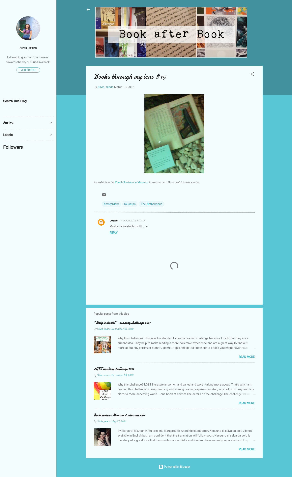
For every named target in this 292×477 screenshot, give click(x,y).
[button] (252, 75)
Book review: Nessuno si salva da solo (119, 415)
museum (130, 204)
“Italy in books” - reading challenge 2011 (122, 322)
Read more (247, 357)
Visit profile (28, 70)
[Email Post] (104, 196)
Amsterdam (111, 204)
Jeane (114, 220)
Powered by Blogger (176, 466)
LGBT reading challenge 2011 (114, 368)
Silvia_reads (28, 48)
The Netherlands (151, 204)
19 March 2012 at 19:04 (132, 220)
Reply (114, 232)
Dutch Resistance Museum (131, 182)
